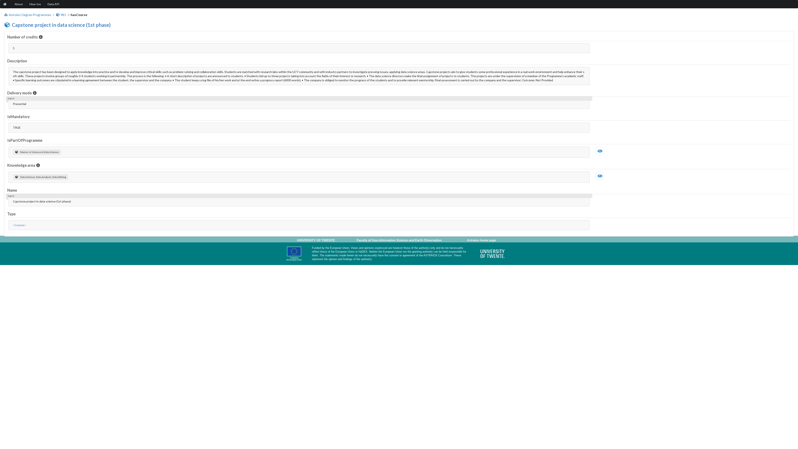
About (19, 4)
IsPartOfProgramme (24, 140)
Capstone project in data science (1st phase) (61, 25)
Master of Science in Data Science (39, 152)
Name (12, 190)
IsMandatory (18, 116)
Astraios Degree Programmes (30, 14)
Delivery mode (19, 93)
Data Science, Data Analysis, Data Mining (43, 177)
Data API (53, 4)
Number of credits (22, 37)
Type (11, 214)
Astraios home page (481, 240)
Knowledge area (21, 165)
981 (63, 14)
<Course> (19, 225)
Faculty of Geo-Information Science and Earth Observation (399, 240)
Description (17, 61)
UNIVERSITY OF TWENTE (316, 240)
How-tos (35, 4)
